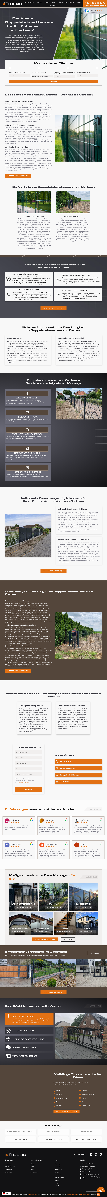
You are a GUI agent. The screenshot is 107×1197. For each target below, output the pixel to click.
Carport (57, 1175)
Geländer (32, 1164)
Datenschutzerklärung (32, 1194)
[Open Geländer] (42, 2)
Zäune (56, 1166)
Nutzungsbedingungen (85, 1194)
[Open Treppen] (50, 2)
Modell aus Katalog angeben (17, 72)
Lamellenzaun (9, 1169)
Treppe (32, 1166)
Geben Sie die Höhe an (83, 72)
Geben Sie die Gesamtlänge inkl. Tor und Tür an (64, 73)
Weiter (53, 81)
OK (98, 1194)
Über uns (57, 1164)
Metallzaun (8, 1164)
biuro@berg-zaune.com (67, 768)
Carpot (32, 1169)
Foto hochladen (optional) (39, 72)
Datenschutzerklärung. (23, 782)
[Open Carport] (57, 2)
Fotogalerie (58, 1183)
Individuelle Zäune (10, 1166)
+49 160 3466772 (65, 761)
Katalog (57, 1180)
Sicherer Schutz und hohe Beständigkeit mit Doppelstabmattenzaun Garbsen (53, 329)
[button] (29, 1016)
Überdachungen (34, 1172)
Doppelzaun (8, 1172)
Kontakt (57, 1185)
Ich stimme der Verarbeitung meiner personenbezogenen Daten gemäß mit (26, 780)
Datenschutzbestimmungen (72, 1194)
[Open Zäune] (34, 2)
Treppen (57, 1172)
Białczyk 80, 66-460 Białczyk (69, 775)
